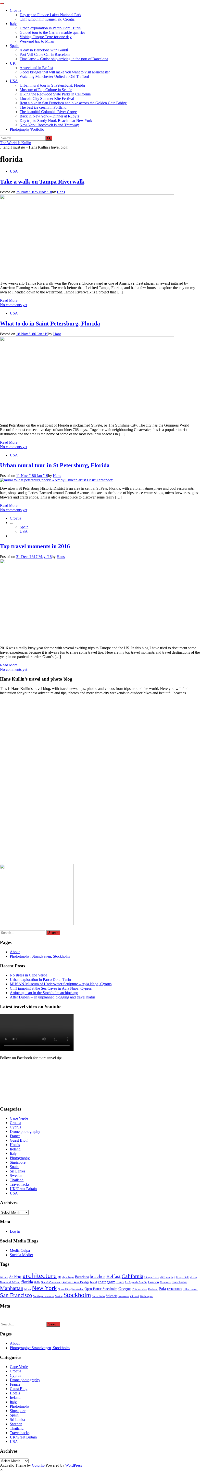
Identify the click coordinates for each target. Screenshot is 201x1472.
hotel (93, 1282)
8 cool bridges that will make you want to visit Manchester (65, 72)
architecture (40, 1275)
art (59, 1277)
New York (44, 1288)
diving (194, 1277)
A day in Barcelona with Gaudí (44, 50)
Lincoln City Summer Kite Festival (47, 98)
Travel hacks (19, 1184)
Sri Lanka (17, 1171)
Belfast (113, 1276)
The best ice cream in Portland (43, 107)
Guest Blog (18, 1140)
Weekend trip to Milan (37, 41)
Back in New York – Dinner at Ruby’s (49, 116)
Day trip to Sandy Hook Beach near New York (56, 120)
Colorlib (38, 1465)
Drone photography (25, 1131)
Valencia (111, 1296)
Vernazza (123, 1296)
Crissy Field (182, 1277)
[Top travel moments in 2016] (87, 639)
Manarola (165, 1282)
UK (13, 63)
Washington (146, 1296)
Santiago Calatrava (43, 1296)
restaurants (174, 1289)
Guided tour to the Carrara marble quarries (52, 32)
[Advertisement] (37, 781)
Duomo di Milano (10, 1282)
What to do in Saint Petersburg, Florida (50, 323)
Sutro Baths (98, 1296)
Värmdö (134, 1296)
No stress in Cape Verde (28, 975)
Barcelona (82, 1277)
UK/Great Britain (23, 1189)
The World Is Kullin (15, 143)
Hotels (15, 1145)
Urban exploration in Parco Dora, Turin (50, 28)
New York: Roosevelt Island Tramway (49, 125)
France (15, 1136)
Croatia (15, 10)
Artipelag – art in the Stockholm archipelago (44, 993)
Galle (37, 1282)
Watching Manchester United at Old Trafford (54, 76)
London (153, 1282)
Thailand (17, 1180)
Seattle (59, 1296)
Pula (162, 1288)
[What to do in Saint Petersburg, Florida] (87, 417)
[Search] (48, 138)
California (132, 1276)
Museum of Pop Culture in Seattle (46, 90)
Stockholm (77, 1294)
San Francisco (16, 1295)
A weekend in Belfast (36, 68)
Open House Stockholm (101, 1289)
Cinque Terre (151, 1277)
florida (27, 1282)
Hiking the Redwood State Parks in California (55, 94)
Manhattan (11, 1288)
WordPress (73, 1465)
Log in (15, 1231)
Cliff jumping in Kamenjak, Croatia (47, 19)
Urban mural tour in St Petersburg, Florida (52, 85)
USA (14, 81)
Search (53, 933)
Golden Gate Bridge (75, 1282)
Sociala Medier (21, 1255)
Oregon (124, 1288)
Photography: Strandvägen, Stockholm (40, 956)
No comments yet (13, 305)
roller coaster (190, 1289)
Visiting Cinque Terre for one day (46, 37)
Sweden (16, 1175)
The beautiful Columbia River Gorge (48, 112)
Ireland (15, 1149)
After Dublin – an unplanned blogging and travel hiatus (52, 997)
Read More (8, 300)
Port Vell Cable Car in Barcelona (45, 54)
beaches (97, 1276)
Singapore (17, 1162)
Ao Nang (15, 1277)
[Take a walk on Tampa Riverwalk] (87, 275)
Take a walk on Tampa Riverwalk (42, 181)
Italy (13, 24)
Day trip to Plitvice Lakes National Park (50, 15)
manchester (179, 1282)
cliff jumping (167, 1277)
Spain (14, 46)
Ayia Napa (68, 1277)
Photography (20, 1158)
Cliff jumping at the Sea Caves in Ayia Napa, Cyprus (51, 988)
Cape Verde (19, 1118)
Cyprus (15, 1127)
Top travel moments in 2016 (35, 546)
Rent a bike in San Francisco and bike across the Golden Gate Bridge (73, 103)
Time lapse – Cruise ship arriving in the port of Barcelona (64, 59)
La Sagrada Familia (136, 1282)
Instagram (106, 1282)
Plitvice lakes (139, 1289)
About (15, 952)
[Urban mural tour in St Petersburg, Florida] (56, 480)
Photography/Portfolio (27, 129)
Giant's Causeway (51, 1282)
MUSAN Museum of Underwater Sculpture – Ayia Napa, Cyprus (61, 984)
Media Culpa (20, 1250)
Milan (27, 1289)
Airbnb (4, 1277)
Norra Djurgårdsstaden (71, 1289)
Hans (61, 192)
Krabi (120, 1282)
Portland (153, 1289)
